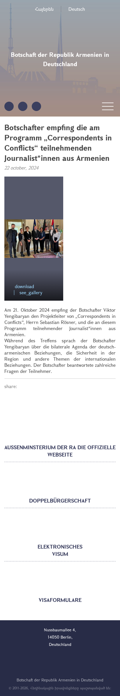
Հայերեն (44, 9)
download (24, 286)
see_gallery (31, 292)
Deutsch (76, 9)
